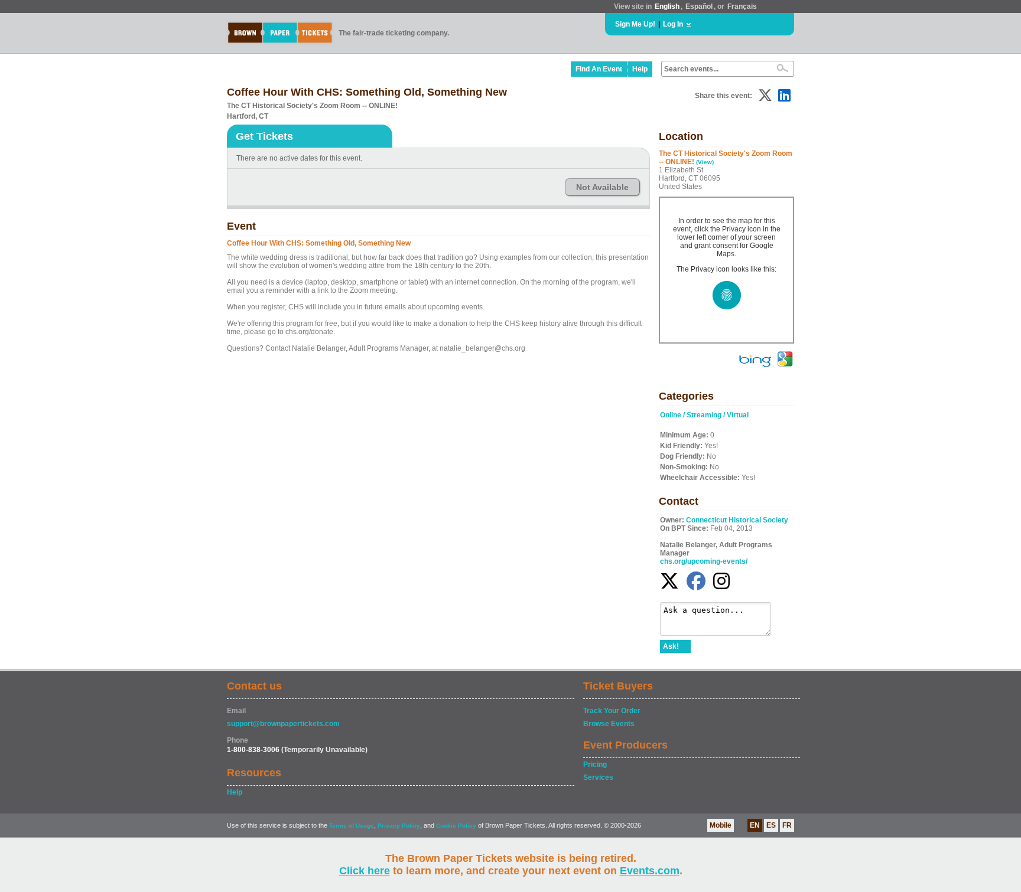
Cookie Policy (456, 825)
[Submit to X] (765, 95)
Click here (364, 871)
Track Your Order (611, 711)
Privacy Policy (399, 825)
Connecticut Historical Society (737, 520)
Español (699, 6)
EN (755, 825)
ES (771, 825)
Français (742, 6)
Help (640, 69)
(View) (705, 162)
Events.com (649, 871)
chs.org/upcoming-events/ (703, 561)
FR (787, 825)
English (667, 6)
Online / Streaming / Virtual (704, 415)
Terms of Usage (351, 825)
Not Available (602, 187)
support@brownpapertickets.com (283, 724)
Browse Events (609, 724)
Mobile (720, 825)
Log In (673, 24)
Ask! (671, 646)
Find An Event (598, 69)
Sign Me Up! (635, 24)
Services (598, 777)
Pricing (595, 764)
